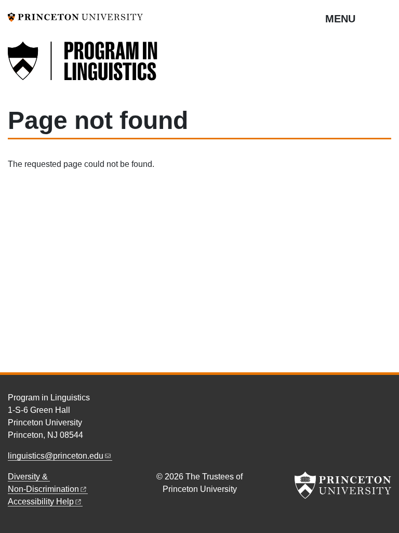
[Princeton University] (75, 16)
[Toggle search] (384, 18)
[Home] (83, 67)
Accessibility (41, 501)
